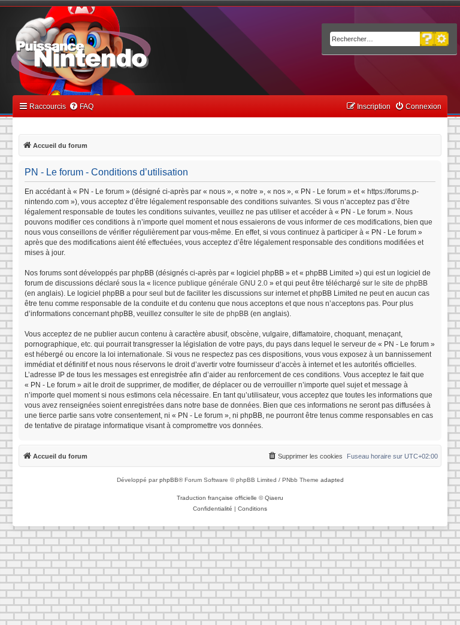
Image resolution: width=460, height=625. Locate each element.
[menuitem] (81, 107)
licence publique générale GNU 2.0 (210, 283)
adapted (332, 480)
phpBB (168, 480)
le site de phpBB (401, 283)
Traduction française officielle (217, 497)
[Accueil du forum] (114, 52)
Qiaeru (274, 497)
